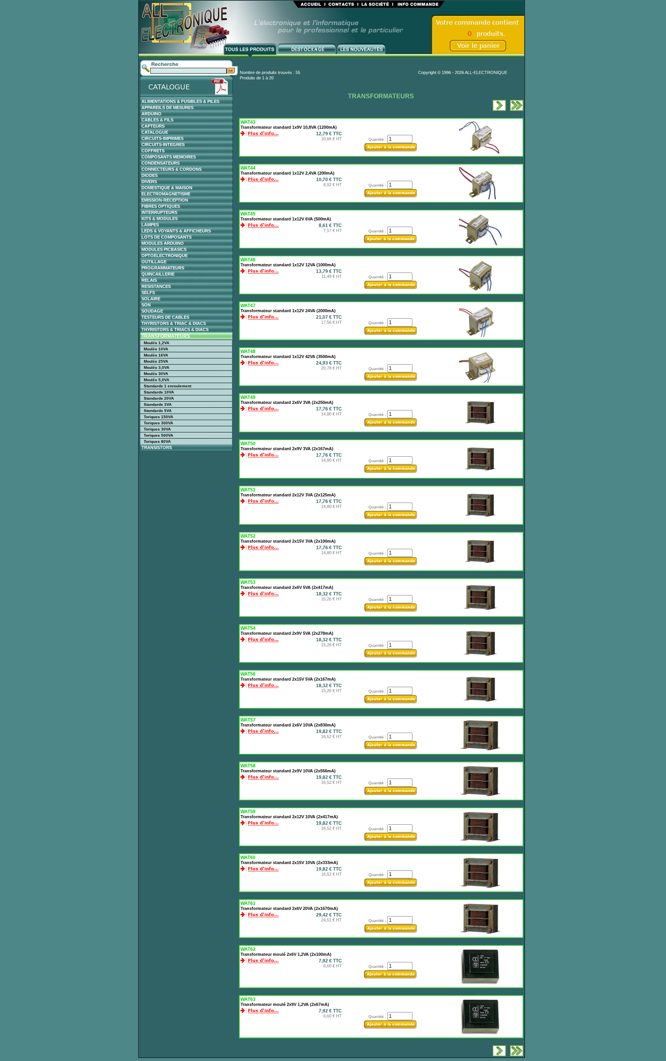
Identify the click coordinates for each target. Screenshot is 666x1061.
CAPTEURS (153, 126)
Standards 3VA (158, 404)
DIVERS (149, 181)
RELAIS (149, 280)
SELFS (148, 292)
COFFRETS (153, 150)
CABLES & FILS (157, 120)
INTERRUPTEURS (159, 212)
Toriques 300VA (158, 423)
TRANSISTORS (156, 447)
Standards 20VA (159, 398)
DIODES (149, 175)
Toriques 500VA (158, 435)
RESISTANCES (156, 286)
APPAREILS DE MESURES (167, 107)
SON (146, 305)
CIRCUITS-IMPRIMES (162, 138)
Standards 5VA (158, 411)
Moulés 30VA (156, 374)
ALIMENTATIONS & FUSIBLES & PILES (180, 101)
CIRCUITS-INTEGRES (163, 144)
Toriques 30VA (157, 429)
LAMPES (150, 224)
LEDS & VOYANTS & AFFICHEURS (176, 231)
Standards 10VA (159, 392)
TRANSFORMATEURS (165, 336)
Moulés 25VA (156, 361)
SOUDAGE (152, 311)
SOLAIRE (150, 298)
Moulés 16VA (156, 355)
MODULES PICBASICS (164, 249)
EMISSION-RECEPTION (164, 200)
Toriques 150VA (158, 417)
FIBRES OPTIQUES (160, 206)
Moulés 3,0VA (156, 367)
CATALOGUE (154, 132)
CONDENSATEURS (160, 163)
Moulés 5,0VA (156, 380)
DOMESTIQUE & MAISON (166, 187)
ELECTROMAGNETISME (165, 194)
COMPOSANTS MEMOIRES (168, 157)
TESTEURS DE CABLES (165, 317)
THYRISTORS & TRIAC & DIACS (173, 323)
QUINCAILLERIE (158, 274)
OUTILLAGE (153, 261)
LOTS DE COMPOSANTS (166, 237)
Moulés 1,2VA (156, 343)
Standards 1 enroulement (167, 386)
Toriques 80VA (157, 441)
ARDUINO (151, 113)
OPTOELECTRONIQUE (164, 255)
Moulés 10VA (156, 349)
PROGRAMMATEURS (162, 268)
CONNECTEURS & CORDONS (171, 169)
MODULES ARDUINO (162, 243)
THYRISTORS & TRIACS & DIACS (175, 329)
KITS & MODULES (159, 218)
